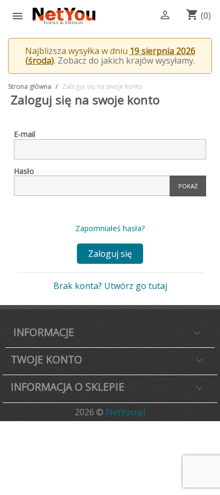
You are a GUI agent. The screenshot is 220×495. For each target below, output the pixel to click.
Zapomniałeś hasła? (110, 228)
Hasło (24, 171)
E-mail (24, 134)
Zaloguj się (110, 254)
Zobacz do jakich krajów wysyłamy (125, 60)
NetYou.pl (125, 412)
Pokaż (188, 186)
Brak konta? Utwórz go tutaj (110, 286)
